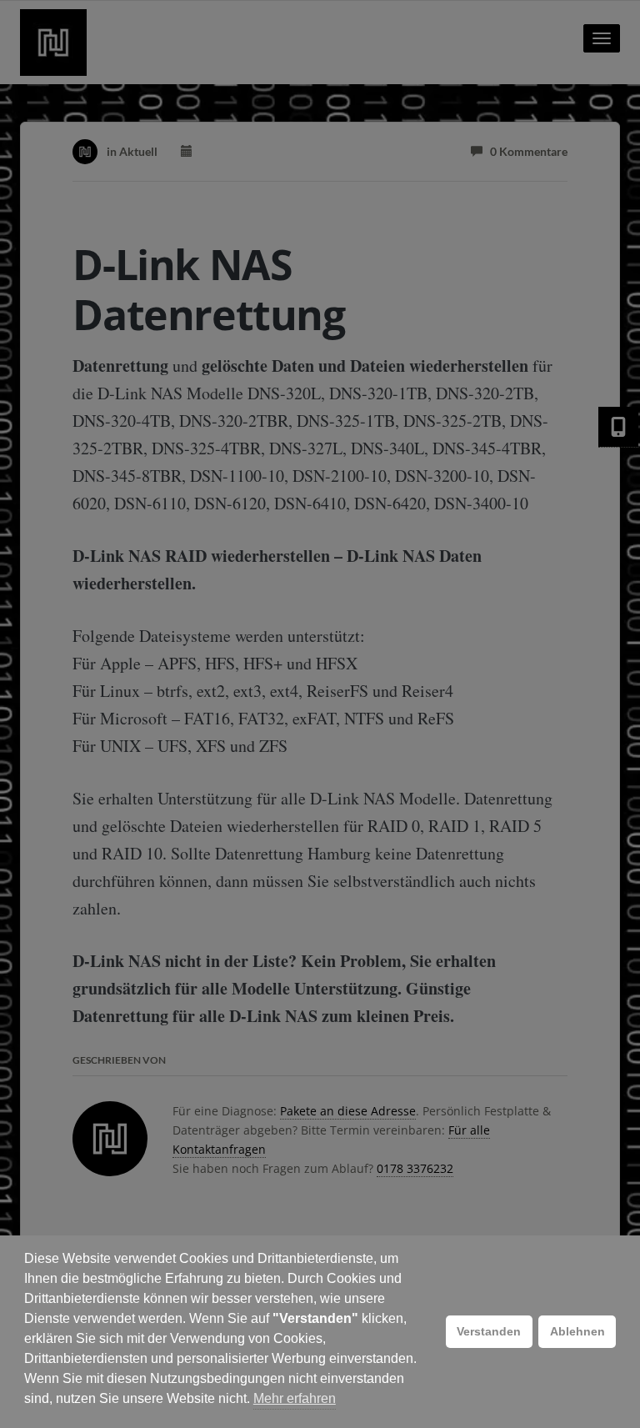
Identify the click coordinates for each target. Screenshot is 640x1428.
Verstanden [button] (489, 1331)
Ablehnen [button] (577, 1331)
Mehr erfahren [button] (294, 1398)
